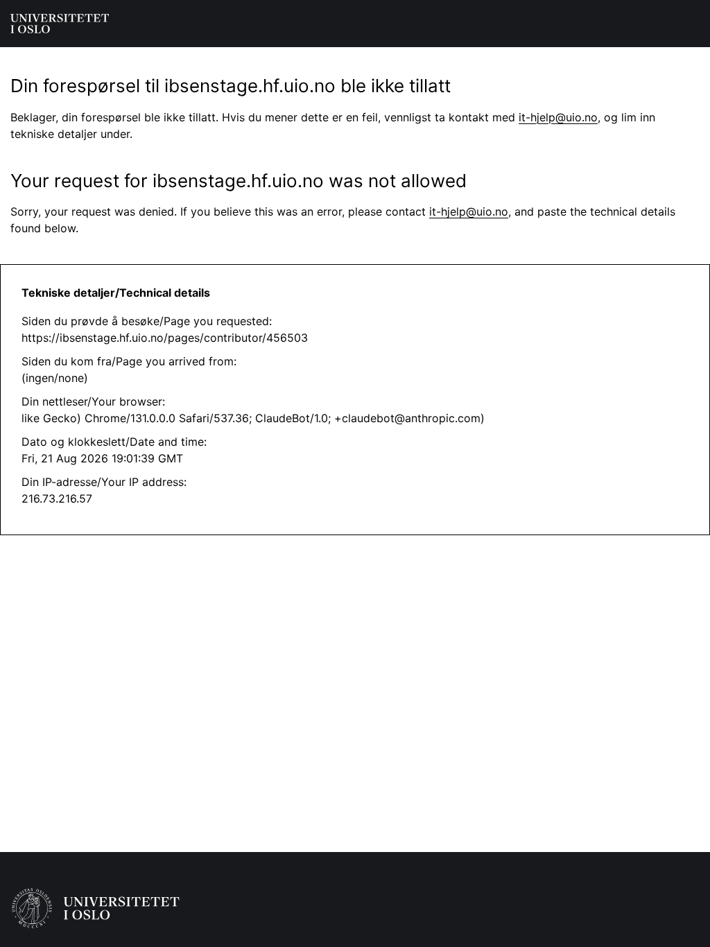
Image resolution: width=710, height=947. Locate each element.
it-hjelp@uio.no (558, 117)
